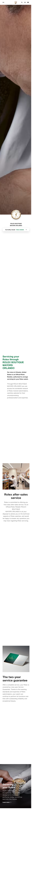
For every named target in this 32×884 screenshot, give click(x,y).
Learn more (6, 802)
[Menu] (3, 2)
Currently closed (14, 230)
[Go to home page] (16, 2)
